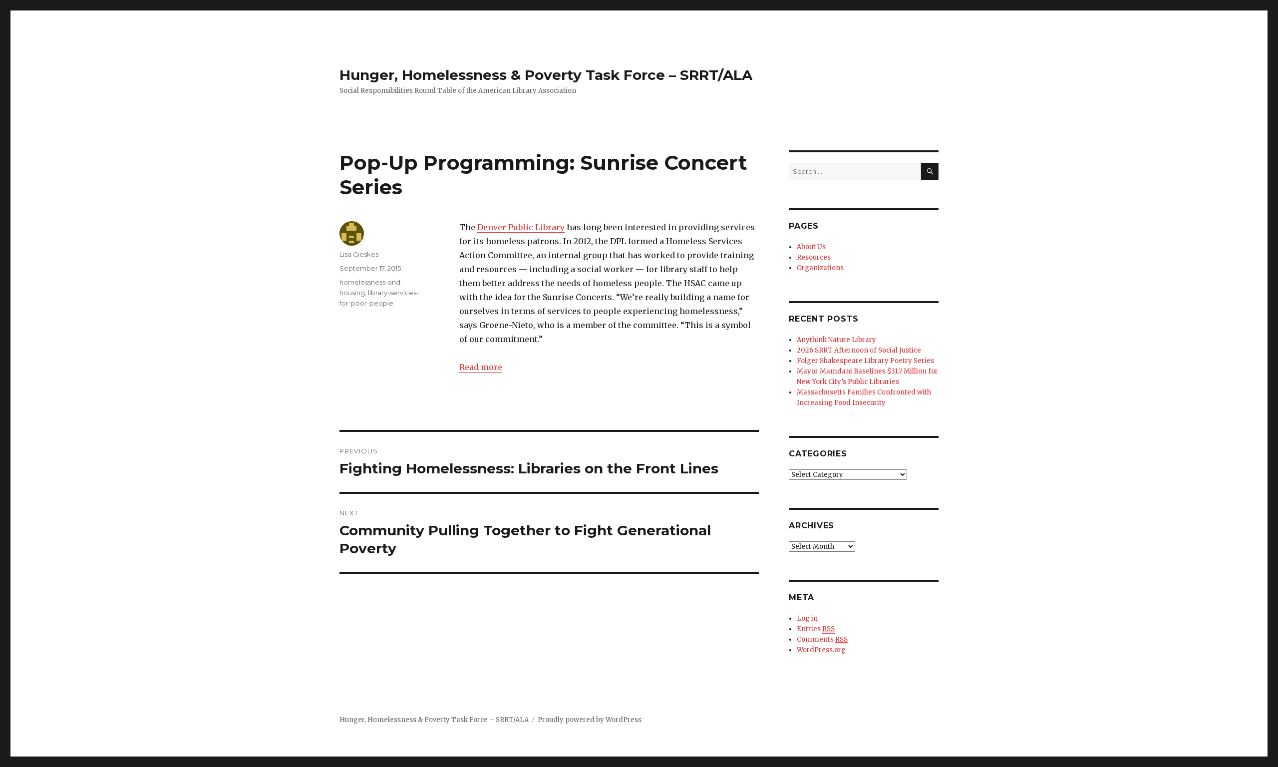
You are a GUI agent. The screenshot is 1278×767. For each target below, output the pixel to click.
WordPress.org (821, 650)
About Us (811, 247)
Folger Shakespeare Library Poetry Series (865, 361)
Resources (814, 257)
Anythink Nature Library (836, 340)
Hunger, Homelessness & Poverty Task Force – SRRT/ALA (545, 74)
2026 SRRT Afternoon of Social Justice (859, 350)
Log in (807, 618)
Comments (822, 639)
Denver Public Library (521, 227)
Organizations (820, 268)
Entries (816, 629)
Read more (480, 367)
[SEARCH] (930, 171)
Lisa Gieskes (358, 254)
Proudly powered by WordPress (589, 720)
